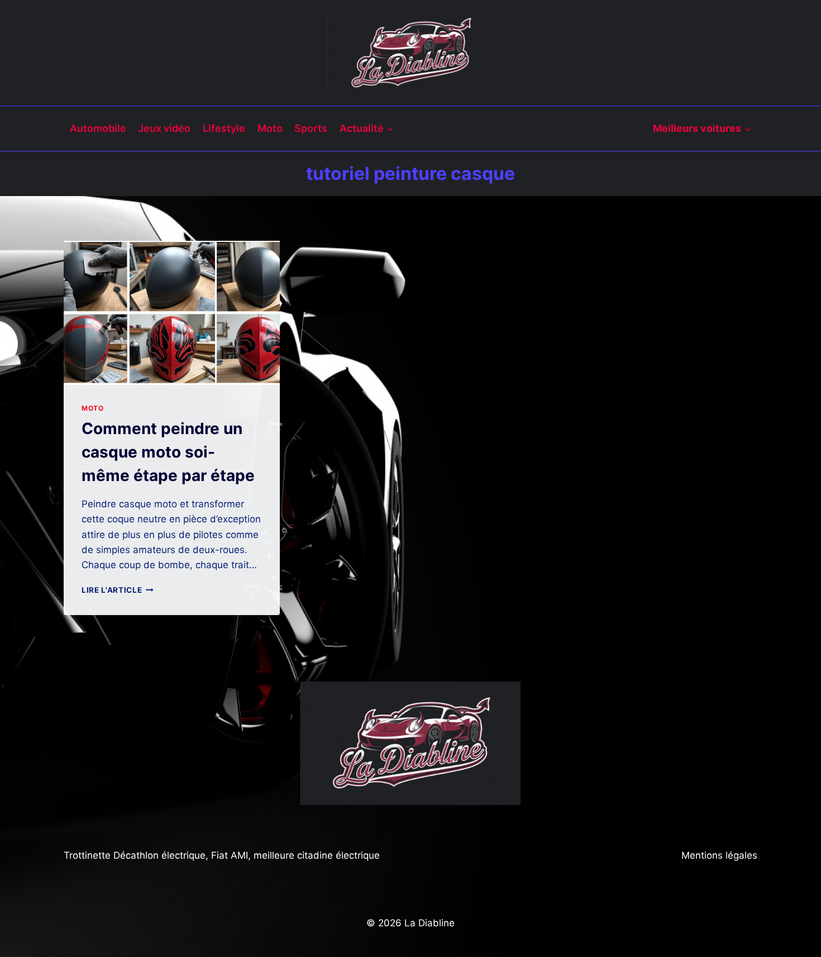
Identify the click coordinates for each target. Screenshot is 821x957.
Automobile (98, 128)
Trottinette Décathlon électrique (135, 855)
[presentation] (172, 313)
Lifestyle (224, 128)
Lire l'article (118, 589)
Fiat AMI (229, 855)
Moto (270, 128)
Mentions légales (719, 855)
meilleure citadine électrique (317, 855)
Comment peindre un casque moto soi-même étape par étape (168, 452)
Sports (310, 128)
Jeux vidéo (164, 128)
